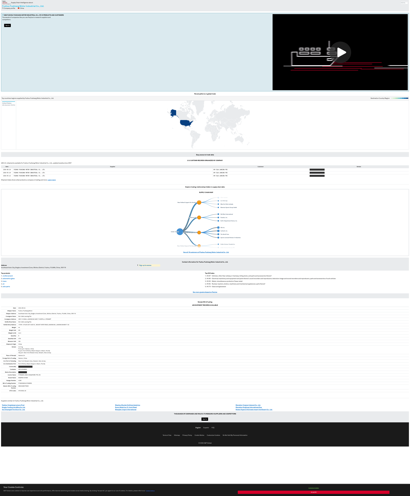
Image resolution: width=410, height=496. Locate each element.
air (4, 284)
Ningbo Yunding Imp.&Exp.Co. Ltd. (13, 407)
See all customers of (206, 252)
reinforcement (8, 276)
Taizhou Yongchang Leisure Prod (13, 405)
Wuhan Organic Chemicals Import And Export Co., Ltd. (254, 409)
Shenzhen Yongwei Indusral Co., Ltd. (248, 405)
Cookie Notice (199, 435)
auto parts (6, 286)
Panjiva (6, 2)
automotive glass (9, 278)
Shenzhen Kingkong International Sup (249, 407)
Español (206, 427)
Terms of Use (167, 435)
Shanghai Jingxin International (125, 409)
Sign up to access (145, 265)
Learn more (52, 180)
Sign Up (7, 25)
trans (4, 281)
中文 (213, 427)
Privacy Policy (187, 435)
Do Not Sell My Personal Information (235, 435)
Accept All (313, 492)
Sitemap (177, 435)
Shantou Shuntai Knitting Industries (127, 405)
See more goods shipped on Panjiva (205, 292)
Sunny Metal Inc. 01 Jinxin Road (126, 407)
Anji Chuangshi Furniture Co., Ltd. (13, 409)
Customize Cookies (213, 435)
